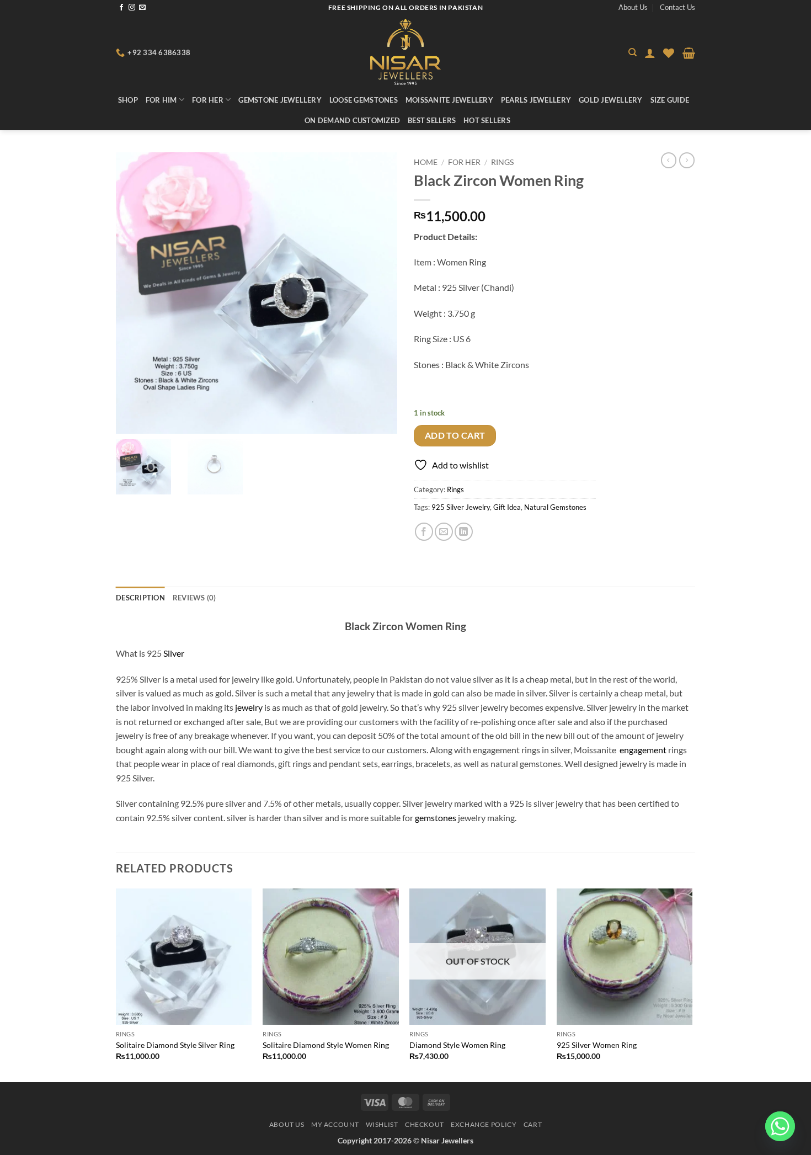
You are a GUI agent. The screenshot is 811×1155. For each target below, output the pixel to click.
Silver (173, 653)
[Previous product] (687, 160)
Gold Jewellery (611, 99)
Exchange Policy (483, 1124)
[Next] (692, 984)
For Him (161, 99)
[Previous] (116, 984)
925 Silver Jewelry (460, 507)
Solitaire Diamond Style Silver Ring (175, 1045)
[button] (649, 53)
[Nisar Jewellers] (406, 52)
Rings (502, 162)
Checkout (424, 1124)
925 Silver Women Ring (597, 1045)
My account (335, 1124)
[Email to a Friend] (444, 532)
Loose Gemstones (363, 99)
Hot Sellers (486, 120)
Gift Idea (507, 507)
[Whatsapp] (780, 1126)
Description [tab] (140, 597)
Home (425, 162)
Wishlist (382, 1124)
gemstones (435, 817)
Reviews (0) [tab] (194, 597)
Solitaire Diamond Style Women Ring (326, 1045)
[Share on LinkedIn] (464, 532)
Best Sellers (432, 120)
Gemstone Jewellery (280, 99)
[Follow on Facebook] (121, 8)
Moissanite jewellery (449, 99)
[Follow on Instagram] (132, 8)
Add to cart (455, 435)
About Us (633, 7)
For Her (207, 99)
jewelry (249, 707)
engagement (643, 749)
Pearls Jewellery (536, 99)
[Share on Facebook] (424, 532)
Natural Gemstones (555, 507)
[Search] (632, 52)
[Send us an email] (142, 8)
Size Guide (670, 99)
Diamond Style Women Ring (457, 1045)
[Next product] (668, 160)
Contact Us (677, 7)
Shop (128, 99)
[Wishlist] (668, 53)
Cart (533, 1124)
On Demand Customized (352, 120)
